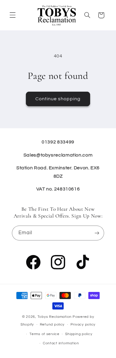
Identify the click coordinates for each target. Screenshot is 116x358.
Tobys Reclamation (54, 316)
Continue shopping (58, 98)
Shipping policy (78, 334)
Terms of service (44, 334)
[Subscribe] (97, 233)
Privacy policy (82, 324)
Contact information (61, 343)
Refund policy (52, 324)
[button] (12, 15)
